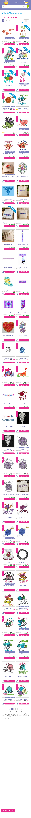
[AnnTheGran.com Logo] (6, 2)
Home (3, 12)
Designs (9, 12)
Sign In (16, 2)
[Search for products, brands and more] (28, 6)
